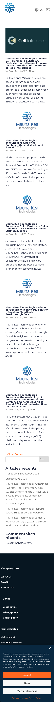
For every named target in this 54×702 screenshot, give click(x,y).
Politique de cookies (20, 698)
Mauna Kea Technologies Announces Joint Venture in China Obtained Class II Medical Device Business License (26, 227)
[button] (49, 648)
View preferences (27, 691)
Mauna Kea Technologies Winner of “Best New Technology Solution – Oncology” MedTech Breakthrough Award (26, 311)
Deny (27, 683)
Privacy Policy (35, 698)
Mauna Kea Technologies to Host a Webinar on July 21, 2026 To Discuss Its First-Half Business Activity (25, 521)
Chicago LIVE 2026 (16, 478)
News (32, 71)
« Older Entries (14, 454)
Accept (27, 675)
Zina (10, 71)
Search (43, 459)
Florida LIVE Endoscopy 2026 (22, 473)
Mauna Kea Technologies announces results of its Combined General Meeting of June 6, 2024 (24, 144)
